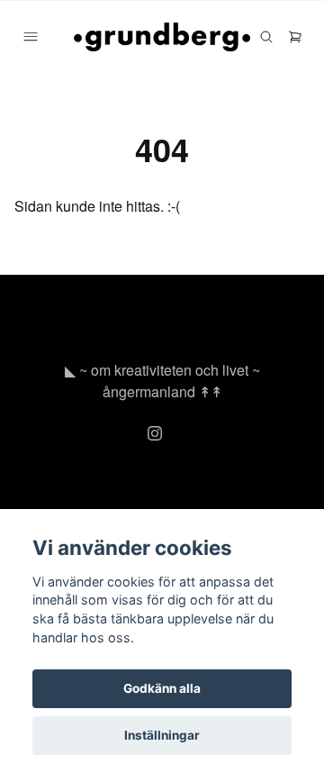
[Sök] (266, 37)
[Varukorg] (295, 37)
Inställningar (162, 735)
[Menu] (30, 37)
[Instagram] (155, 433)
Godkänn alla (162, 688)
